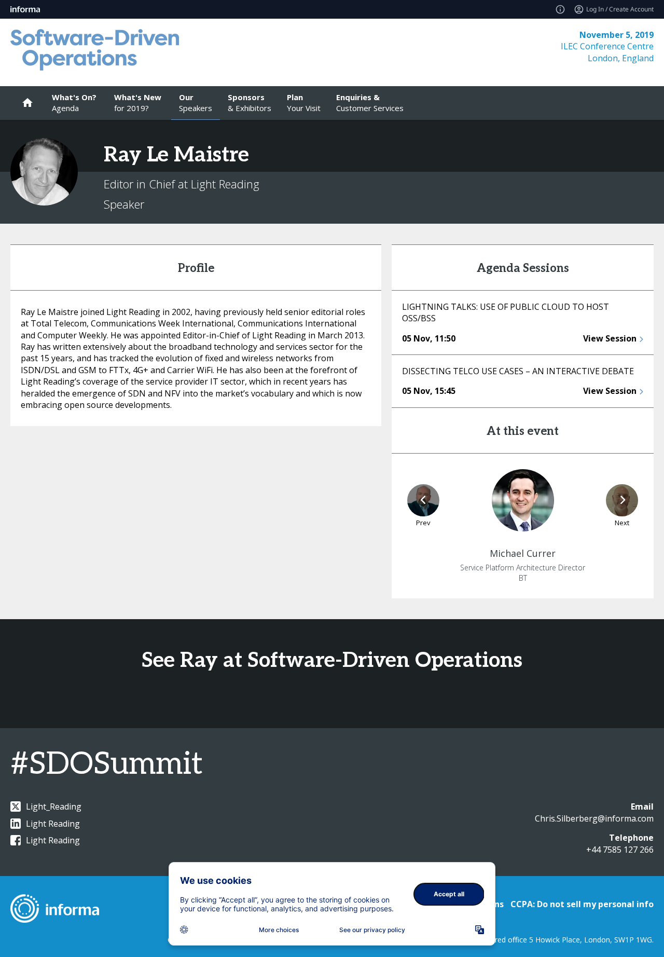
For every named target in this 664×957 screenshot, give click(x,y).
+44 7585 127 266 (620, 849)
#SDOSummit (106, 764)
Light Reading (53, 823)
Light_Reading (53, 806)
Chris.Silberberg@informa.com (594, 818)
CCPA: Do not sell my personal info (582, 904)
